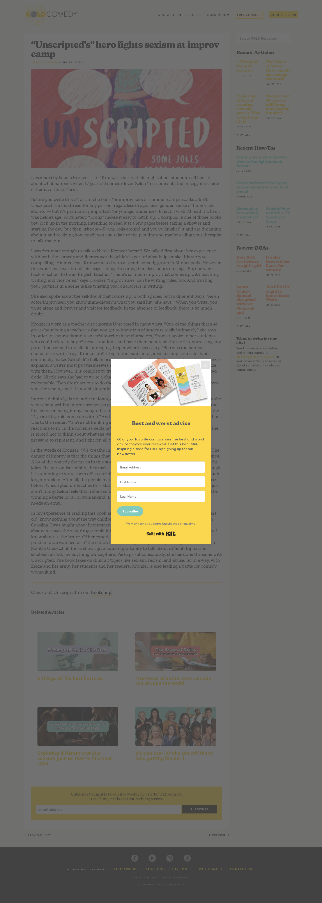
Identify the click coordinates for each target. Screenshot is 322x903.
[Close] (205, 365)
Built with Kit (161, 534)
